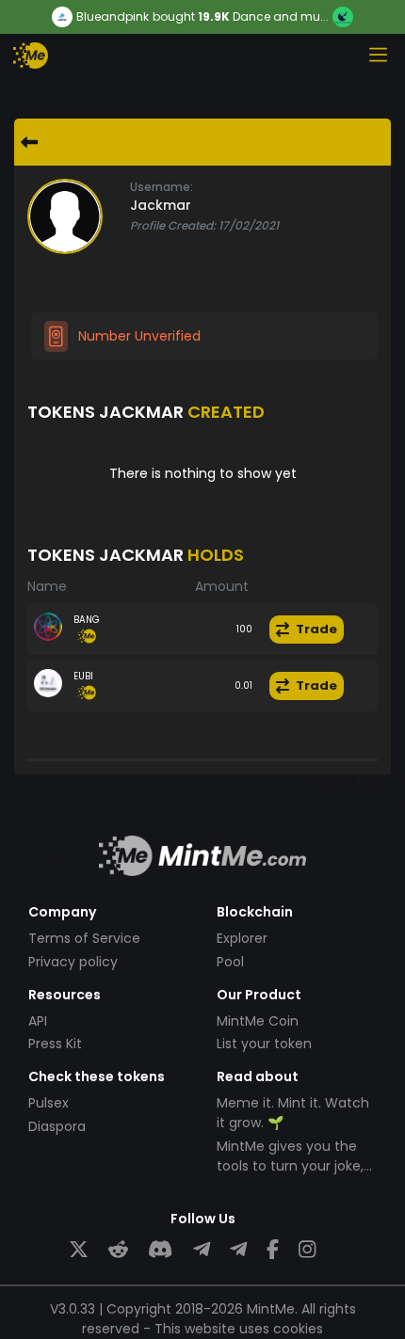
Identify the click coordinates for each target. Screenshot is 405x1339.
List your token (264, 1043)
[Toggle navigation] (378, 54)
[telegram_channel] (238, 1250)
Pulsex (48, 1102)
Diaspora (57, 1126)
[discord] (160, 1250)
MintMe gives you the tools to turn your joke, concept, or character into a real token (290, 1176)
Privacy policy (73, 961)
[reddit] (118, 1250)
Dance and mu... (281, 16)
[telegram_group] (201, 1250)
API (37, 1021)
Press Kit (55, 1043)
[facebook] (273, 1250)
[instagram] (307, 1250)
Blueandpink (112, 16)
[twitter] (79, 1250)
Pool (230, 961)
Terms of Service (84, 938)
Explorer (242, 938)
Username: (161, 187)
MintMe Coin (258, 1021)
